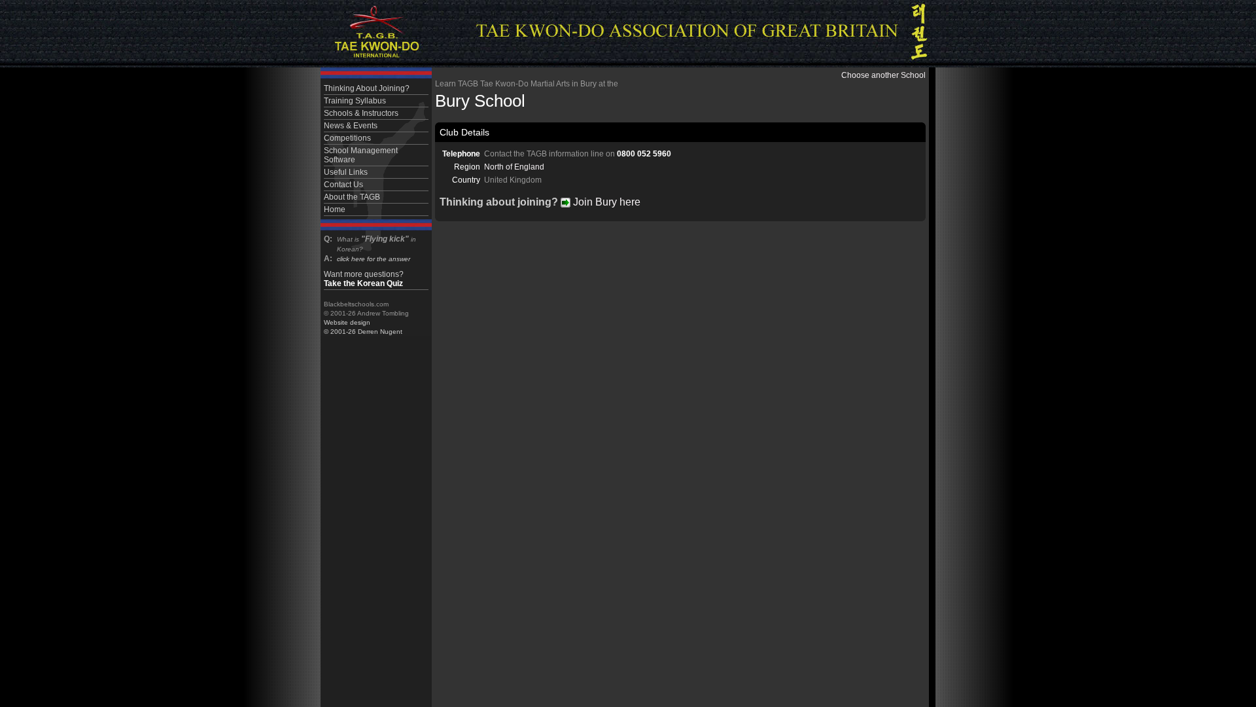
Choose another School (883, 75)
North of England (514, 167)
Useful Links (346, 172)
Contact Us (343, 184)
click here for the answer (373, 259)
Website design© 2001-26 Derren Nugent (363, 327)
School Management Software (361, 155)
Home (334, 209)
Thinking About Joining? (367, 88)
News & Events (350, 125)
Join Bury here (605, 202)
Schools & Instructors (361, 113)
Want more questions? (364, 279)
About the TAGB (352, 197)
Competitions (347, 138)
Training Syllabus (355, 100)
